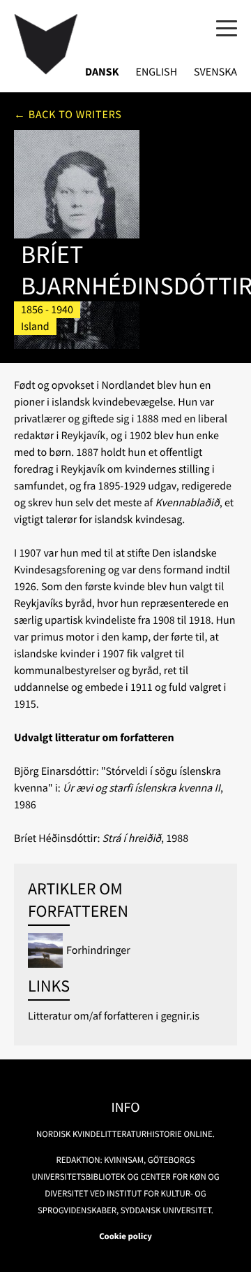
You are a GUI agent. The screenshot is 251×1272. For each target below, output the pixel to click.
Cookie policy (125, 1236)
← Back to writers (68, 115)
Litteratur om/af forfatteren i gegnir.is (113, 1016)
